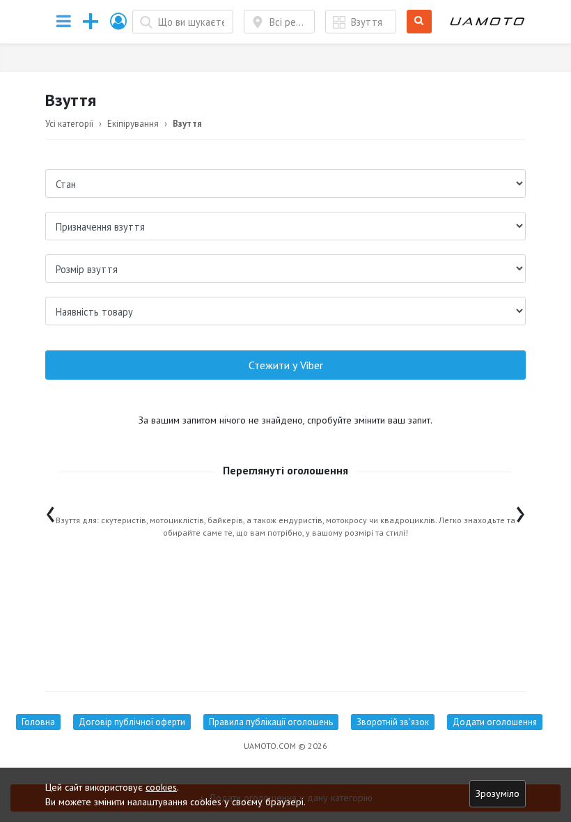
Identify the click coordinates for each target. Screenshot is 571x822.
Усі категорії (69, 124)
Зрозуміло (497, 793)
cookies (161, 787)
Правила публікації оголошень (271, 722)
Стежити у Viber (286, 365)
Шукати (422, 22)
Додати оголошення (495, 722)
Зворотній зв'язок (393, 722)
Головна (38, 722)
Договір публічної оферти (132, 722)
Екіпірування (133, 124)
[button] (119, 21)
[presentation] (50, 511)
